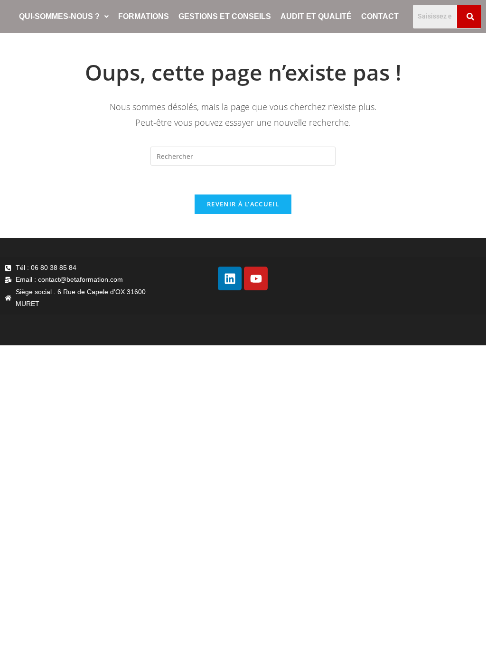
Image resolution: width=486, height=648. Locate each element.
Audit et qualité (316, 16)
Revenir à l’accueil (243, 204)
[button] (63, 17)
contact (380, 16)
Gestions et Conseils (224, 16)
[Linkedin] (230, 278)
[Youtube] (256, 278)
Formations (143, 16)
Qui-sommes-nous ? (59, 16)
